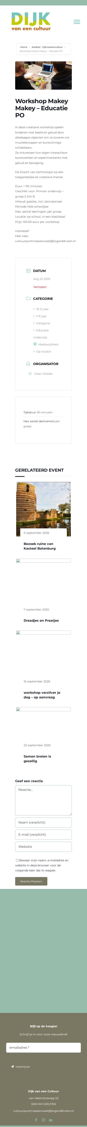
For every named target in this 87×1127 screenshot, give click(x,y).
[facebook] (36, 1120)
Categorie (43, 323)
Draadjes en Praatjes (41, 620)
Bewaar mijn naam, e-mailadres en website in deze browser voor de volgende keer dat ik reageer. (41, 865)
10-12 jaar (42, 309)
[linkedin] (50, 1120)
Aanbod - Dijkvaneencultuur (47, 47)
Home (24, 47)
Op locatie (43, 351)
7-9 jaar (41, 316)
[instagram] (43, 1120)
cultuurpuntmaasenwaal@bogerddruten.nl (43, 1111)
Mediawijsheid (48, 344)
